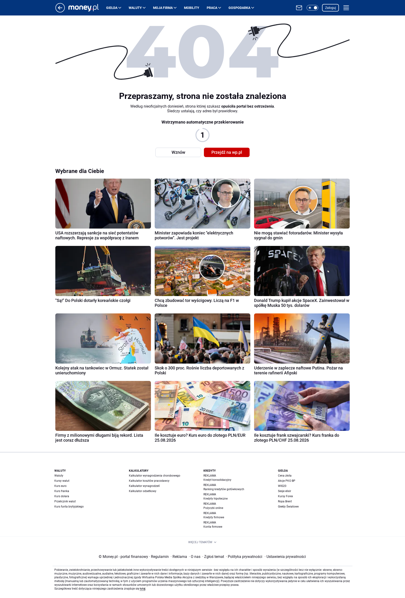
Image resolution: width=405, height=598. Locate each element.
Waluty (135, 8)
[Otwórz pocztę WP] (299, 7)
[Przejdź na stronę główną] (60, 11)
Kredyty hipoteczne (215, 498)
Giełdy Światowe (288, 506)
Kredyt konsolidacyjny (217, 479)
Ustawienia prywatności (285, 556)
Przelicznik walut (65, 501)
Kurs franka (61, 491)
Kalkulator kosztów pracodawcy (149, 480)
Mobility (191, 8)
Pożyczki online (213, 508)
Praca (212, 8)
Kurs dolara (61, 496)
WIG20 (282, 486)
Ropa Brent (285, 501)
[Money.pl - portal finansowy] (87, 7)
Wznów (178, 152)
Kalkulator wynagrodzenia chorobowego (154, 475)
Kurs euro (60, 486)
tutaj (142, 588)
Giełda (111, 8)
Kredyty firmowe (213, 517)
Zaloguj (330, 8)
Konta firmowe (212, 526)
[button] (312, 8)
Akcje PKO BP (286, 480)
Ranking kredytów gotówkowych (223, 489)
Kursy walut (61, 480)
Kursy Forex (285, 496)
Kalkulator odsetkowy (142, 491)
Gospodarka (239, 8)
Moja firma (163, 8)
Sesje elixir (284, 491)
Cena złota (285, 475)
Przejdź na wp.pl (226, 152)
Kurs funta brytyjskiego (69, 506)
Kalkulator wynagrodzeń (144, 486)
